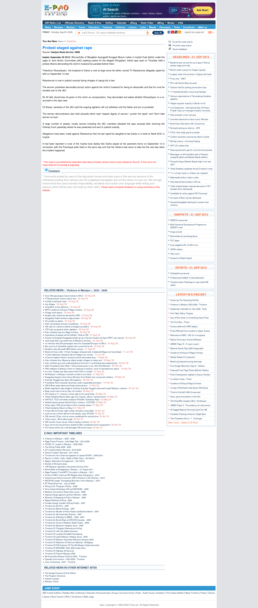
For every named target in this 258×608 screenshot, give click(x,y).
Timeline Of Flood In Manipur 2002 (60, 553)
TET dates (174, 240)
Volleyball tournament (179, 273)
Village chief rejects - (59, 312)
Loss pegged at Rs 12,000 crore (184, 244)
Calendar (121, 22)
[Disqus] (103, 239)
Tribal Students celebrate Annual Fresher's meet (191, 168)
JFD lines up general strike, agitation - (67, 329)
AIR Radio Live (53, 22)
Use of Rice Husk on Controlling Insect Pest (189, 317)
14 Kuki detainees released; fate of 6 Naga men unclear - (75, 354)
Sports (46, 596)
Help (102, 604)
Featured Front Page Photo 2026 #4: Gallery (189, 370)
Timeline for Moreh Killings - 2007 (60, 508)
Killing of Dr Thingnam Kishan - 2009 (61, 486)
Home (60, 41)
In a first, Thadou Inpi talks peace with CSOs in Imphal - (74, 371)
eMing (160, 22)
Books (170, 22)
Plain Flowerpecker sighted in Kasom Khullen (190, 374)
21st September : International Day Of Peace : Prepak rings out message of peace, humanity (190, 109)
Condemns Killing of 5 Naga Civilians (186, 352)
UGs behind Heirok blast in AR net (185, 181)
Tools (177, 27)
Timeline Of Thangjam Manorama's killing (63, 528)
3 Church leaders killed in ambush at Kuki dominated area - (76, 357)
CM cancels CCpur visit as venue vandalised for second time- (77, 416)
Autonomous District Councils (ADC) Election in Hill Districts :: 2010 (75, 477)
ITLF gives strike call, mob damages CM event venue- (73, 427)
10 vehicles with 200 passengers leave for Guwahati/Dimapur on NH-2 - (81, 343)
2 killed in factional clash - (61, 301)
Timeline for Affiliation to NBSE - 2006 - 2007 (64, 517)
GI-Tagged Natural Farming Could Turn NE (188, 409)
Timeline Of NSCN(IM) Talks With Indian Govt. (65, 547)
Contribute (188, 27)
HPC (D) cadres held (179, 145)
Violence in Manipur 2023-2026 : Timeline (188, 304)
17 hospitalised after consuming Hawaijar (188, 91)
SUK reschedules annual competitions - (67, 323)
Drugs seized (176, 231)
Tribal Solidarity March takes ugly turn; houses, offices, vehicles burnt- (81, 396)
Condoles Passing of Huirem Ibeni (188, 414)
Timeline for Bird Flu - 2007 (57, 505)
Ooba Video (147, 22)
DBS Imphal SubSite (51, 592)
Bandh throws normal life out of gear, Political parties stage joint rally (190, 64)
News (48, 27)
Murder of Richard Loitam (56, 463)
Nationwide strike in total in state (184, 177)
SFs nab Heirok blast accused (183, 82)
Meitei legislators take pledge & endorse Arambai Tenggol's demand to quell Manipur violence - (91, 388)
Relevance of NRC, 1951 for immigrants (187, 335)
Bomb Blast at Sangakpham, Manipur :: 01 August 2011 (69, 469)
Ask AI (158, 32)
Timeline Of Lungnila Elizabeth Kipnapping (63, 533)
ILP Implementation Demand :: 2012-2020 (63, 449)
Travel (82, 27)
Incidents (160, 592)
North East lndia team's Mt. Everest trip (187, 123)
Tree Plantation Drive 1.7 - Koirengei (186, 418)
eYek (180, 22)
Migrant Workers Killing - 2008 (58, 500)
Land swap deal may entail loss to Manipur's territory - (74, 340)
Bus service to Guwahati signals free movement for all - (74, 346)
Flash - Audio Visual (145, 592)
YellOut (109, 22)
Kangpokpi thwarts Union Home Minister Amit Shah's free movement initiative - (85, 377)
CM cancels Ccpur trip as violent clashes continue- (72, 421)
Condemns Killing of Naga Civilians (185, 383)
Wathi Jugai (88, 596)
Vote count (174, 253)
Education (94, 27)
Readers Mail (68, 592)
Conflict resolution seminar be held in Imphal (189, 136)
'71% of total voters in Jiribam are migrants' (189, 173)
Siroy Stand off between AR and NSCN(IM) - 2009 (66, 489)
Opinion (211, 592)
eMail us (202, 27)
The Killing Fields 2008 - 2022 (58, 447)
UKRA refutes (176, 249)
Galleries (120, 27)
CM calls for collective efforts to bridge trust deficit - (73, 326)
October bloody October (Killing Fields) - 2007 (65, 503)
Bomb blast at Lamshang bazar (183, 236)
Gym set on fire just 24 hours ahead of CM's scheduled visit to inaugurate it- (83, 424)
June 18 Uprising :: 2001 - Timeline (60, 562)
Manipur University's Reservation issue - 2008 (65, 491)
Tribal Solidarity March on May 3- (65, 407)
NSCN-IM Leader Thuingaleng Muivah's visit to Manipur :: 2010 (72, 480)
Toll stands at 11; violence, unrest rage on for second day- (75, 393)
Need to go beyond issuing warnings (186, 361)
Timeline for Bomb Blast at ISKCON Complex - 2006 (68, 519)
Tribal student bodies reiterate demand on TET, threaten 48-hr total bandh (190, 187)
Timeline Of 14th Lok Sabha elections (61, 531)
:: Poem (180, 322)
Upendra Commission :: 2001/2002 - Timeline (65, 559)
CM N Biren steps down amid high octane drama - (72, 385)
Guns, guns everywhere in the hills (185, 396)
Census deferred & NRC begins (184, 326)
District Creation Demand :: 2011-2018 (61, 452)
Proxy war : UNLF (178, 78)
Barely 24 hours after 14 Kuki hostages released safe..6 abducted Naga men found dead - (89, 351)
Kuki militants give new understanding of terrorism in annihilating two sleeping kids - (86, 363)
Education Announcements (98, 592)
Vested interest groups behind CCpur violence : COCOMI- (75, 402)
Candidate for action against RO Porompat (188, 193)
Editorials (80, 592)
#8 (184, 300)
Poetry (203, 592)
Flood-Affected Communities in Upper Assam (190, 330)
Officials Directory (74, 22)
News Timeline (192, 592)
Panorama (164, 27)
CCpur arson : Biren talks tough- (64, 419)
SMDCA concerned (178, 220)
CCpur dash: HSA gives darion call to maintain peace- (74, 405)
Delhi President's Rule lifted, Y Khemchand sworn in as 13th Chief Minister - (83, 365)
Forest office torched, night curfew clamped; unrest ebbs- (75, 410)
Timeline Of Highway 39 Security (59, 550)
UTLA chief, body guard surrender (185, 132)
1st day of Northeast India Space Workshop (189, 387)
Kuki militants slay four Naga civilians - (67, 332)
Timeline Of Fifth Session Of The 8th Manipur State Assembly (72, 545)
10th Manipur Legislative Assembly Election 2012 (66, 466)
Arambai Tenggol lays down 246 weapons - (69, 379)
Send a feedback (180, 49)
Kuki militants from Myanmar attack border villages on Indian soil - (79, 360)
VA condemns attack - (60, 321)
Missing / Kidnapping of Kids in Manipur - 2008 (65, 497)
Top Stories (76, 596)
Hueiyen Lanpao (52, 578)
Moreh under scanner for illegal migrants (188, 69)
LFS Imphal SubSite (174, 592)
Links (143, 27)
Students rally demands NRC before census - (70, 349)
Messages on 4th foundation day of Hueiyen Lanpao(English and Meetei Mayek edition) (189, 155)
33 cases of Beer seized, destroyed (185, 197)
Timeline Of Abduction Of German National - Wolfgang (69, 542)
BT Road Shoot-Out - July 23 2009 (60, 483)
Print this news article (182, 45)
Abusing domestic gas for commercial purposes (191, 149)
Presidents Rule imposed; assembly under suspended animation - (79, 382)
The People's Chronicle (55, 575)
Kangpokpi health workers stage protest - (68, 318)
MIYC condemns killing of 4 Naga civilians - (69, 309)
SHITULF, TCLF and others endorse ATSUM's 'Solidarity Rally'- (78, 399)
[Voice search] (147, 33)
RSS (67, 596)
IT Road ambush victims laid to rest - (66, 298)
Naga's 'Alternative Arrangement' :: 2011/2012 (65, 461)
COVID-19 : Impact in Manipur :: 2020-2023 (63, 444)
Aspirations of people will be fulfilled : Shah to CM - (72, 335)
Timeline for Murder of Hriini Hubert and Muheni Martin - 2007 (72, 511)
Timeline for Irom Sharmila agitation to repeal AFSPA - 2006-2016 (74, 455)
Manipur (70, 27)
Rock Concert (57, 596)
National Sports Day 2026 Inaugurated (186, 348)
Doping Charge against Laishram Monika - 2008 (66, 494)
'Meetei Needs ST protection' (182, 357)
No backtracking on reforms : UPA (185, 128)
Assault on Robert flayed (181, 258)
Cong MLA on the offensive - (62, 306)
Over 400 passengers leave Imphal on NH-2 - (70, 295)
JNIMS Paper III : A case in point (184, 343)
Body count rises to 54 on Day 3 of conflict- (69, 391)
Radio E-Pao (94, 22)
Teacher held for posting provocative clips (188, 87)
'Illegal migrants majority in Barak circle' (188, 103)
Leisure (132, 27)
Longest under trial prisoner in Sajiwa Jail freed (190, 74)
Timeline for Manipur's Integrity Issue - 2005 (64, 525)
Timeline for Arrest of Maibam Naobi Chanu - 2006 (67, 522)
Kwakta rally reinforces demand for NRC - (68, 315)
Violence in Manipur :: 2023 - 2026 (60, 438)
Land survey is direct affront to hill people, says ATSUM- (74, 413)
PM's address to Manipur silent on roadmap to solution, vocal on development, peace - (88, 368)
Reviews (58, 27)
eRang (133, 22)
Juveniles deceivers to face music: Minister (189, 119)
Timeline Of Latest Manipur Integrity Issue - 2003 (66, 536)
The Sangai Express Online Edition (60, 573)
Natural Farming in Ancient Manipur (185, 339)
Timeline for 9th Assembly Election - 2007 (63, 514)
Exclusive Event (127, 592)
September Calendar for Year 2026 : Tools (188, 308)
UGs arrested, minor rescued (183, 114)
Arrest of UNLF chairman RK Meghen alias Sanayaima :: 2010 (72, 475)
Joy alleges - (56, 304)
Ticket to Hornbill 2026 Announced (185, 392)
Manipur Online (51, 581)
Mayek (152, 27)
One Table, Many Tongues (181, 313)
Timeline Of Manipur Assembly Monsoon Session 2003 (69, 539)
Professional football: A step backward (187, 277)
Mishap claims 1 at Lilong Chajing (185, 141)
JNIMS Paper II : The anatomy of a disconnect (190, 405)
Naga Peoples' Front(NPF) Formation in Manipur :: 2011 (69, 472)
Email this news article (183, 41)
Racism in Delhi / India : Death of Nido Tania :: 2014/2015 (69, 458)
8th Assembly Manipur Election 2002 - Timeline (66, 556)
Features (107, 27)
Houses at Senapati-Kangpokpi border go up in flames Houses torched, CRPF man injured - (90, 337)
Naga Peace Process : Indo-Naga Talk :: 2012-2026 (67, 441)
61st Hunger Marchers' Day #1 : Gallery (187, 365)
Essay (115, 592)
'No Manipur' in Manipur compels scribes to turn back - (74, 374)
